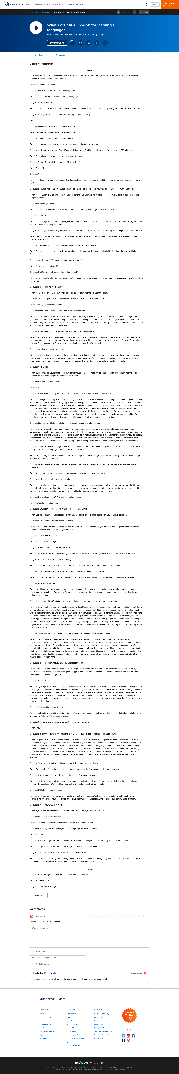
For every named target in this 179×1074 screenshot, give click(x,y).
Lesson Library (34, 12)
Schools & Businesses (75, 1038)
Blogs (69, 1042)
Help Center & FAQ (101, 1014)
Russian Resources (47, 1031)
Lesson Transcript (40, 55)
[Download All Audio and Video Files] (105, 43)
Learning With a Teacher (103, 1035)
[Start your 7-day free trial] (129, 1015)
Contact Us (98, 1038)
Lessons (39, 5)
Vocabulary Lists (46, 1024)
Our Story (70, 1017)
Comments (60, 55)
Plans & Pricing (73, 1028)
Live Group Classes (47, 1028)
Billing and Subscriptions (103, 1021)
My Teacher (67, 5)
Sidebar (145, 12)
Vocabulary (52, 5)
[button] (147, 4)
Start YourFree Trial (168, 4)
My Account (98, 1024)
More (78, 5)
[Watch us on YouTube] (128, 1036)
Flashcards (44, 1021)
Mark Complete (57, 43)
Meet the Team (73, 1021)
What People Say (73, 1024)
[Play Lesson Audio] (35, 27)
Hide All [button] (38, 895)
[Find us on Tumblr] (124, 1040)
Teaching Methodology (103, 1031)
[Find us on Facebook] (133, 1036)
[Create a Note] (88, 43)
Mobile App (44, 1038)
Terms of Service (114, 1069)
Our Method (71, 1014)
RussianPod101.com (104, 1067)
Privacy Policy (117, 1067)
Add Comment (42, 964)
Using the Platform (101, 1028)
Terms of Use (129, 1067)
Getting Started (100, 1017)
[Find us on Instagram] (128, 1040)
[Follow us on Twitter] (124, 1036)
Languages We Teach (75, 1035)
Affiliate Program (73, 1045)
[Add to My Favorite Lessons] (80, 43)
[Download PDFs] (96, 43)
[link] (118, 12)
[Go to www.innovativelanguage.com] (89, 1062)
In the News (71, 1031)
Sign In (155, 4)
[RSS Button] (31, 916)
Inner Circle (46, 12)
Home (42, 1014)
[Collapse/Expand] (89, 908)
